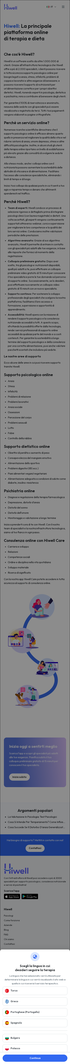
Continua (35, 1058)
